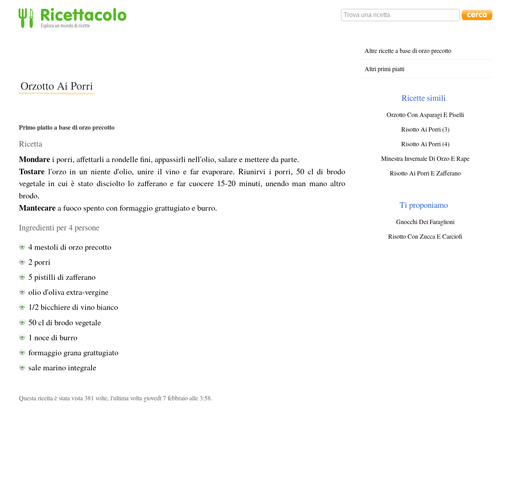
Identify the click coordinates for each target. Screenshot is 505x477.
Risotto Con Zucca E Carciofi (425, 236)
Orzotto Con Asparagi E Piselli (425, 114)
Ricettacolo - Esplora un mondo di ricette (74, 17)
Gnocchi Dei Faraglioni (425, 221)
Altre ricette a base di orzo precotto (408, 50)
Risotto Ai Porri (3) (425, 129)
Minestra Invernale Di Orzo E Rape (425, 158)
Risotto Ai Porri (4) (425, 144)
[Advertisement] (162, 53)
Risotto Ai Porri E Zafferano (425, 173)
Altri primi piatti (384, 68)
